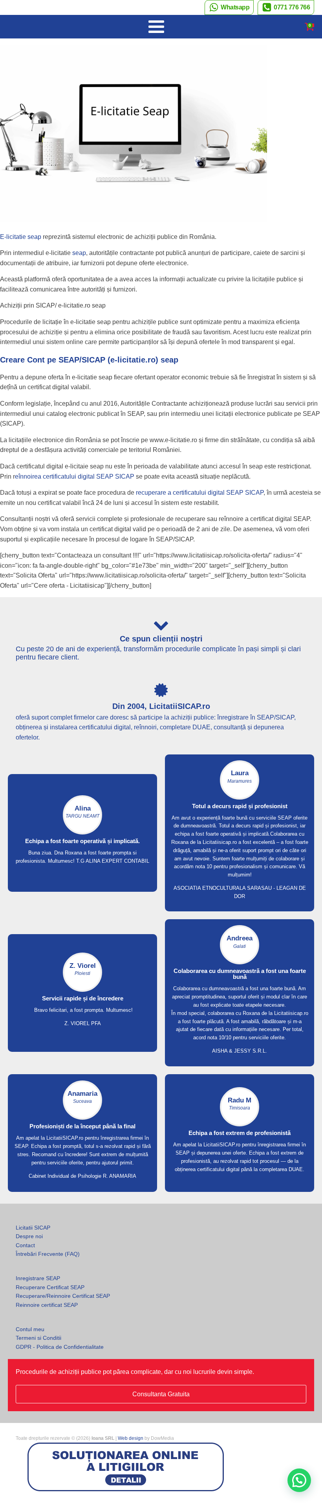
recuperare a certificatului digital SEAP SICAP (199, 492)
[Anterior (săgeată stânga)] (13, 751)
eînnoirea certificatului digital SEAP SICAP (74, 476)
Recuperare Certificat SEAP (50, 1287)
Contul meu (30, 1329)
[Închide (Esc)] (296, 8)
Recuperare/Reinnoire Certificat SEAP (63, 1296)
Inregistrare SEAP (38, 1278)
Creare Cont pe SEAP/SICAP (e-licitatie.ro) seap (89, 359)
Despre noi (29, 1236)
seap (78, 253)
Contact (25, 1245)
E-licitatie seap (20, 236)
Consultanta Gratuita (161, 1394)
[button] (299, 1480)
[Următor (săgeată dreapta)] (308, 751)
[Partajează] (278, 8)
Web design (130, 1438)
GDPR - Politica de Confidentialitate (60, 1347)
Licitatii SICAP (33, 1227)
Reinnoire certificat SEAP (47, 1305)
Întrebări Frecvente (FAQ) (48, 1254)
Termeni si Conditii (38, 1338)
